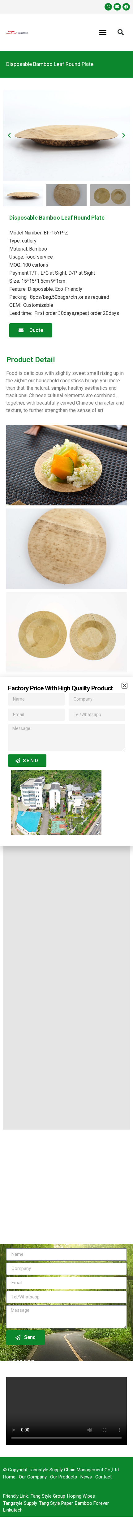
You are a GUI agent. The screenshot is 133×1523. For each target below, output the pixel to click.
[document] (66, 761)
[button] (124, 685)
